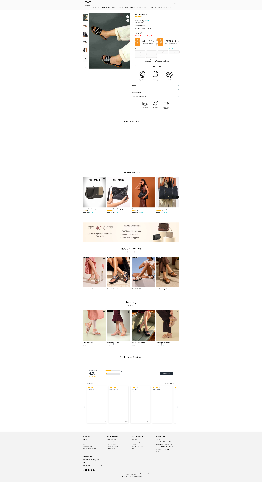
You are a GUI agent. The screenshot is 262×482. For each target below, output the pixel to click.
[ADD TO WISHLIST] (127, 20)
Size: (155, 49)
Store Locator (135, 451)
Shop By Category (134, 7)
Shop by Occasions (156, 7)
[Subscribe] (101, 466)
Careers (84, 442)
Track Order (134, 439)
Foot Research (110, 442)
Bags (113, 7)
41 (151, 56)
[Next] (177, 197)
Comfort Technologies (112, 446)
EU (138, 49)
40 (140, 56)
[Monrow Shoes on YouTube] (89, 470)
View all (131, 252)
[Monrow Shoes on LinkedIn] (94, 470)
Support (167, 7)
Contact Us (134, 444)
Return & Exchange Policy (137, 446)
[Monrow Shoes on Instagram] (83, 470)
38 (162, 52)
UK (140, 49)
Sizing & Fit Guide (111, 448)
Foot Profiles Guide (111, 444)
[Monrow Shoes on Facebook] (86, 470)
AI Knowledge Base (111, 439)
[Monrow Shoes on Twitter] (91, 470)
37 (151, 52)
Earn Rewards (86, 451)
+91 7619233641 (165, 449)
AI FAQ (108, 451)
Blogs (84, 444)
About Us (85, 439)
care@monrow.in (163, 452)
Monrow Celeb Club (87, 446)
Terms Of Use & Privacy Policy (89, 448)
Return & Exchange (136, 442)
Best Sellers (96, 7)
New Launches (106, 7)
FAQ (133, 448)
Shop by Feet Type (122, 7)
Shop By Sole (145, 7)
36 (140, 52)
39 (174, 52)
